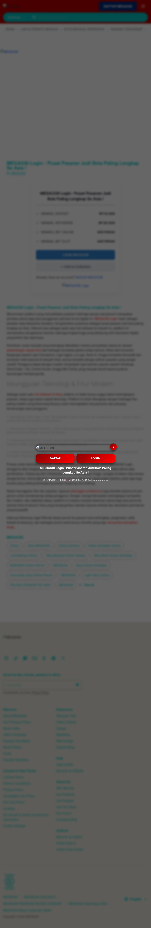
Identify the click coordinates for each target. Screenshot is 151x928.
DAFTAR (55, 458)
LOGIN (95, 458)
